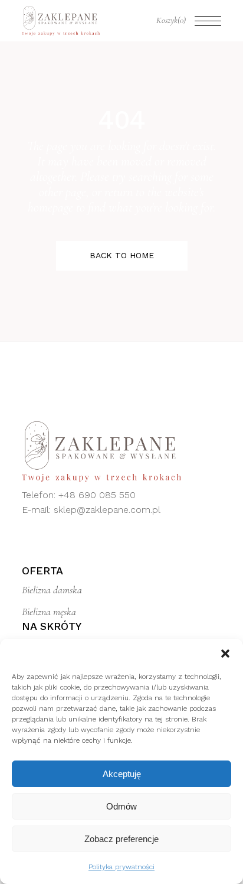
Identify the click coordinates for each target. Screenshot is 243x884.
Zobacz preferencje (121, 839)
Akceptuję (122, 774)
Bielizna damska (52, 589)
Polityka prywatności (121, 867)
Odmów (121, 806)
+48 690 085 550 (97, 494)
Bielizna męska (49, 611)
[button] (225, 653)
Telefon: (40, 494)
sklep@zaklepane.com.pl (107, 509)
